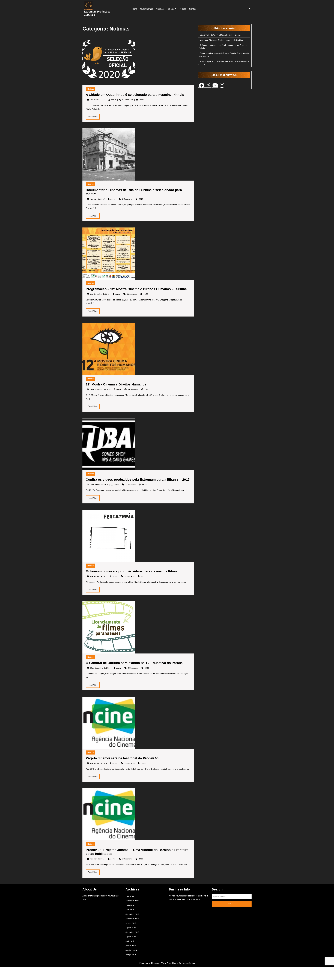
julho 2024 (130, 896)
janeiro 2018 (131, 923)
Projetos (170, 9)
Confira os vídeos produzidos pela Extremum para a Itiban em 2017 (138, 479)
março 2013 (131, 955)
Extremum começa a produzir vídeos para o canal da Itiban (131, 571)
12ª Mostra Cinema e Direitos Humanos (116, 384)
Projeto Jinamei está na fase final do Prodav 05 (122, 758)
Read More (94, 117)
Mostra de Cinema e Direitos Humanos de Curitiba (221, 40)
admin (113, 100)
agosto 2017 (131, 928)
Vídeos (183, 9)
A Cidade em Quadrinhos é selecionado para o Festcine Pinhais (135, 94)
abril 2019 (130, 910)
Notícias (160, 9)
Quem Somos (146, 9)
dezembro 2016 (132, 932)
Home (134, 9)
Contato (192, 9)
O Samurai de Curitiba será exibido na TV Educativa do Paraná (134, 663)
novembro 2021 (132, 901)
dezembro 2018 (132, 914)
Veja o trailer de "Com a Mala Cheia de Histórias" (220, 35)
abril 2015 (130, 941)
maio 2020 (130, 905)
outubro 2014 (131, 950)
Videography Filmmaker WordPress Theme (158, 963)
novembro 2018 (132, 919)
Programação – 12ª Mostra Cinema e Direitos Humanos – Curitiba (136, 289)
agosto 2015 (131, 937)
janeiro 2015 (131, 946)
